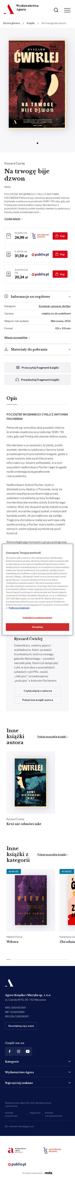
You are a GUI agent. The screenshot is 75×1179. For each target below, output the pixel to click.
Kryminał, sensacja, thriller (55, 306)
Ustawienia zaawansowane (37, 617)
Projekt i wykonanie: (33, 1173)
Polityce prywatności (19, 607)
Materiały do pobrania (29, 349)
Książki (31, 23)
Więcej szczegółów (15, 337)
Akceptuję (37, 627)
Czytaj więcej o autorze (38, 690)
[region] (37, 590)
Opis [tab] (12, 398)
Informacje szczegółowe (30, 296)
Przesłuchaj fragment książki (40, 379)
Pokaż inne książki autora (37, 699)
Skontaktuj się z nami (21, 1025)
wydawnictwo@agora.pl (21, 1126)
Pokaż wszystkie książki (52, 736)
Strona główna (11, 23)
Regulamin (35, 1112)
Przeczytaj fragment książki (40, 367)
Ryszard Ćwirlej (14, 163)
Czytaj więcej (12, 218)
